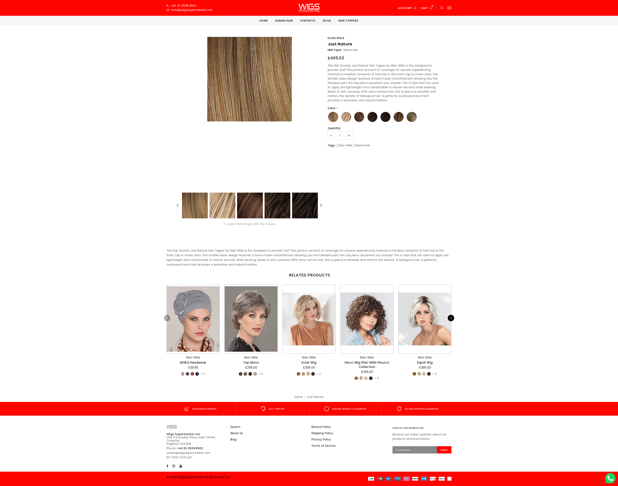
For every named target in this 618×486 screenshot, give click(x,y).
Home (298, 397)
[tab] (309, 275)
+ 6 (434, 374)
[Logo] (309, 8)
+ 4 (376, 378)
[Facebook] (167, 466)
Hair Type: (335, 50)
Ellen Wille (336, 38)
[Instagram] (173, 466)
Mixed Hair (363, 145)
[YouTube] (180, 466)
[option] (249, 79)
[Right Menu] (449, 8)
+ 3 (203, 374)
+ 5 (260, 374)
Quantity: (334, 128)
